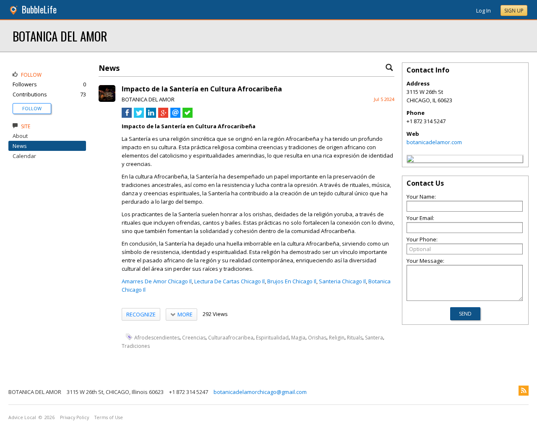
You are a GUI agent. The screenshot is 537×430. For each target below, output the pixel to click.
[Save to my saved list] (187, 115)
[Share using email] (175, 115)
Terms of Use (108, 417)
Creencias (194, 337)
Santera (374, 337)
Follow (32, 108)
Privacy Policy (74, 417)
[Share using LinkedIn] (151, 115)
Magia (298, 337)
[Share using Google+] (163, 115)
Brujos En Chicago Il (291, 281)
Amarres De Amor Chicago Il (157, 281)
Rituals (354, 337)
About (20, 136)
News (20, 146)
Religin (336, 337)
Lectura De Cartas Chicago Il (229, 281)
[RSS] (524, 391)
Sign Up (514, 10)
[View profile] (107, 100)
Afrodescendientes (157, 337)
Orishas (317, 337)
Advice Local (22, 417)
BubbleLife (39, 9)
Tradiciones (136, 345)
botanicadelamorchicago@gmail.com (260, 392)
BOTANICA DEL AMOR (60, 36)
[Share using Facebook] (127, 115)
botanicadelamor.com (434, 142)
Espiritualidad (272, 337)
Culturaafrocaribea (230, 337)
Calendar (24, 156)
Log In (483, 10)
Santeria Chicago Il (342, 281)
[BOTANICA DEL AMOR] (410, 160)
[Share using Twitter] (139, 115)
